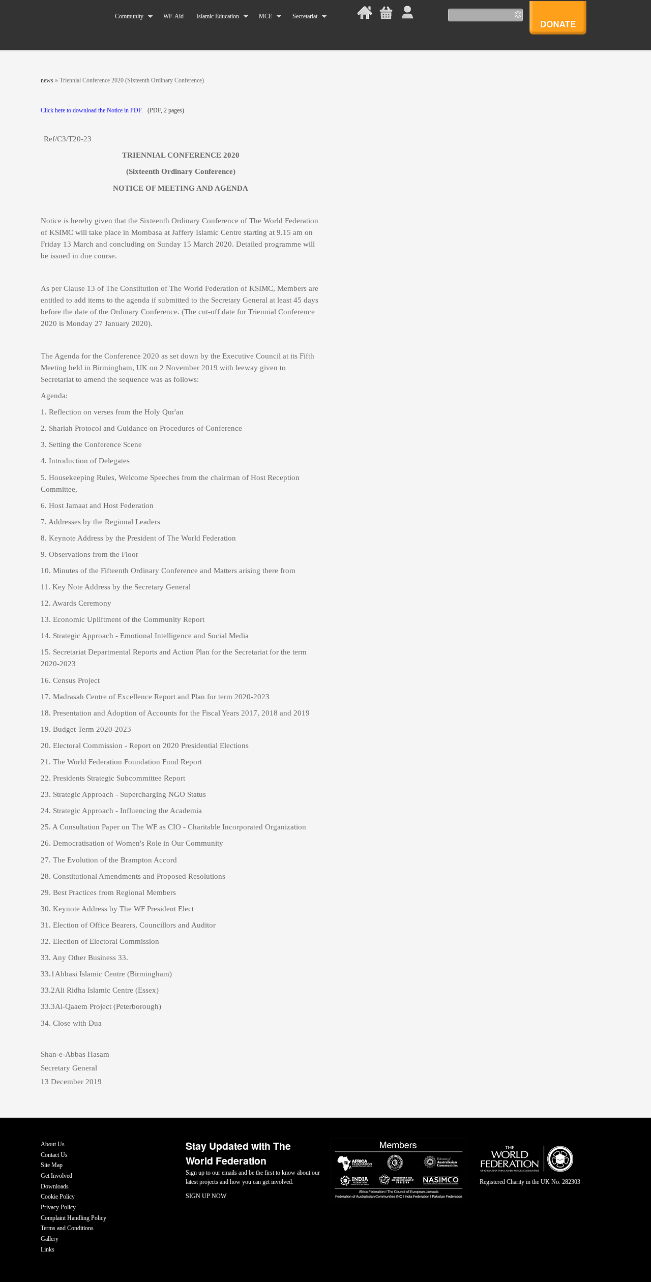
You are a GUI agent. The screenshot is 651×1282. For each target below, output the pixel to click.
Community (126, 16)
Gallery (49, 1238)
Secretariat (301, 16)
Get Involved (56, 1175)
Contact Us (54, 1154)
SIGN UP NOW (206, 1196)
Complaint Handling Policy (73, 1217)
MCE (262, 16)
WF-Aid (173, 16)
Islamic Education (214, 16)
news (47, 80)
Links (47, 1249)
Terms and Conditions (67, 1228)
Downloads (55, 1186)
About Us (53, 1144)
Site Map (52, 1165)
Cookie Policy (58, 1196)
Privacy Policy (58, 1207)
